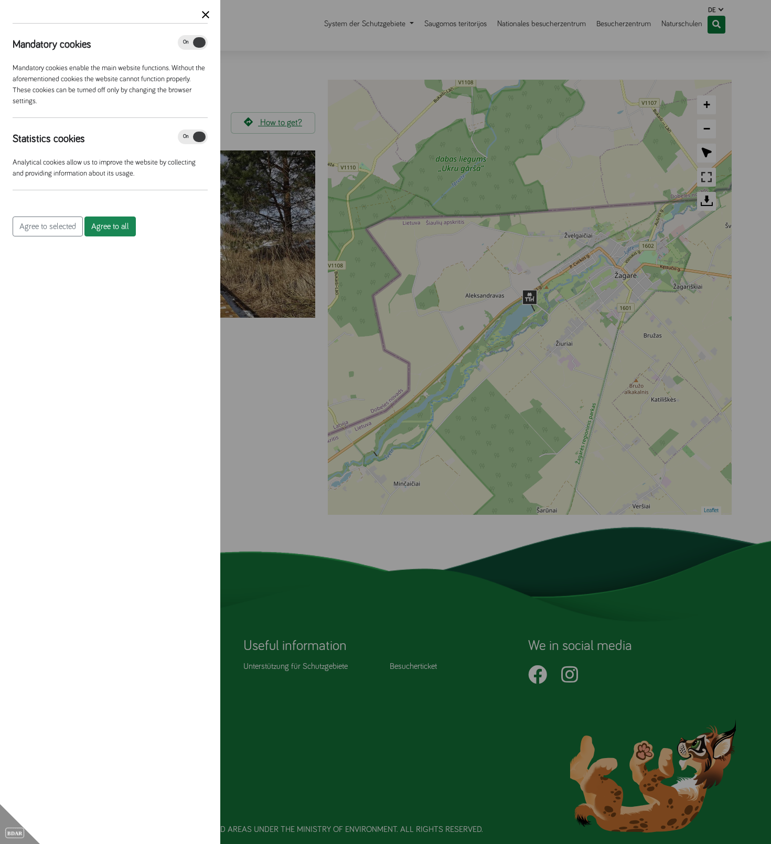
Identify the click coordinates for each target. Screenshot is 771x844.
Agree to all (110, 226)
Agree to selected (47, 226)
